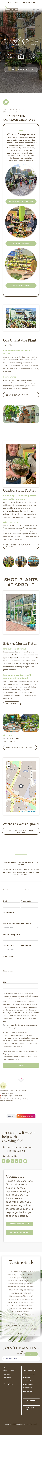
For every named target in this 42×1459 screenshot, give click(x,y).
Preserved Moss (28, 1393)
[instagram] (8, 1161)
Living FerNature (28, 1397)
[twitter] (12, 1161)
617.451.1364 (14, 2)
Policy (11, 1396)
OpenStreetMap (31, 811)
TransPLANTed (27, 1403)
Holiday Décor (27, 1400)
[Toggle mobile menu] (38, 9)
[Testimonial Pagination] (18, 1346)
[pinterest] (20, 1161)
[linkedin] (16, 1161)
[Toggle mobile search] (34, 9)
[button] (4, 414)
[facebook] (3, 1161)
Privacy (6, 1396)
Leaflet (22, 811)
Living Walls (26, 1390)
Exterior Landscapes (29, 1386)
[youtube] (25, 1161)
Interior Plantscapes (29, 1383)
